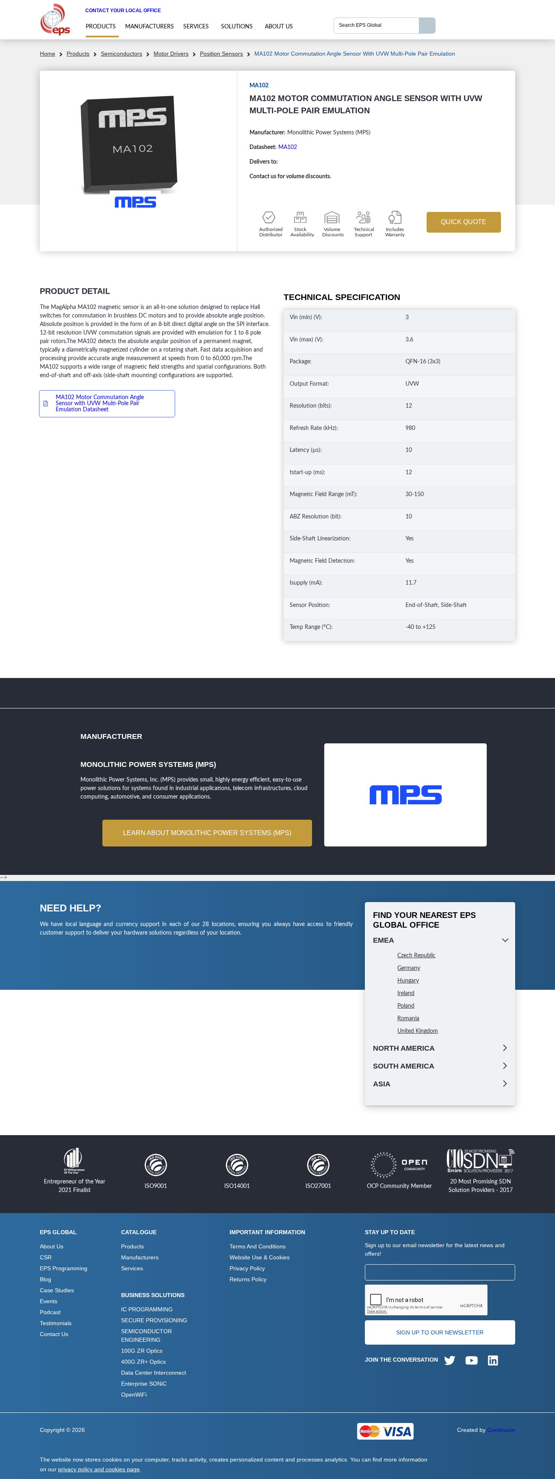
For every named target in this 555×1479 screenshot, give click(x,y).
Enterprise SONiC (144, 1383)
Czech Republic (416, 956)
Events (48, 1301)
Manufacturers (149, 27)
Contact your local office (123, 10)
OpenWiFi (134, 1394)
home (47, 53)
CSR (46, 1257)
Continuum (501, 1430)
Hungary (408, 981)
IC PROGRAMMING (147, 1309)
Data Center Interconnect (153, 1372)
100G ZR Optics (142, 1350)
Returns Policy (248, 1279)
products (101, 27)
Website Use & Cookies (260, 1257)
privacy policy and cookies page (99, 1469)
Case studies (57, 1290)
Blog (45, 1279)
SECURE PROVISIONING (154, 1320)
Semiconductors (121, 53)
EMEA (383, 940)
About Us (279, 27)
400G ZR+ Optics (143, 1361)
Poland (405, 1006)
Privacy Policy (247, 1268)
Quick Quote (463, 221)
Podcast (50, 1312)
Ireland (405, 993)
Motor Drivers (171, 53)
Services (196, 27)
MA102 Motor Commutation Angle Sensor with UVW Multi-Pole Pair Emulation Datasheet (100, 403)
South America (403, 1066)
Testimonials (56, 1323)
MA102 (287, 147)
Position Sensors (221, 53)
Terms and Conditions (258, 1246)
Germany (408, 968)
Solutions (237, 27)
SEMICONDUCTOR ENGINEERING (146, 1335)
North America (404, 1048)
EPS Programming (63, 1268)
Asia (381, 1084)
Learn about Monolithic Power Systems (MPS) (207, 832)
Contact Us (54, 1334)
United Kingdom (417, 1031)
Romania (408, 1018)
